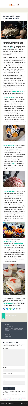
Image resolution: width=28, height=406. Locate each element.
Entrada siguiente (8, 336)
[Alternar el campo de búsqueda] (26, 10)
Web (4, 380)
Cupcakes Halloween (9, 191)
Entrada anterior (8, 334)
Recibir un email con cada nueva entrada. (13, 395)
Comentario (5, 348)
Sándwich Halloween (9, 241)
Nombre (5, 367)
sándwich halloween (13, 329)
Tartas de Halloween (9, 145)
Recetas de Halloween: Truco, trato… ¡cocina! (11, 17)
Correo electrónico (7, 373)
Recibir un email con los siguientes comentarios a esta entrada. (14, 392)
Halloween (7, 329)
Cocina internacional (9, 326)
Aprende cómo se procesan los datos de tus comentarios (13, 398)
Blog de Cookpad (9, 403)
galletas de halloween (18, 328)
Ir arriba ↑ (24, 403)
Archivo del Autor (7, 318)
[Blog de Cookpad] (14, 4)
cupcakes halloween (9, 328)
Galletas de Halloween (9, 97)
